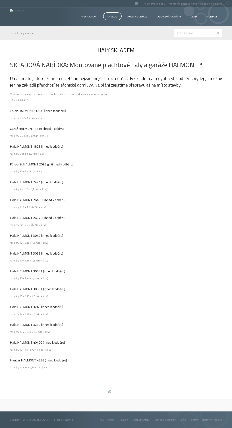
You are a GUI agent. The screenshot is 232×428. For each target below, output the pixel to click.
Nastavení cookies (212, 420)
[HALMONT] (31, 11)
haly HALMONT (89, 16)
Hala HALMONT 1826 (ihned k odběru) (36, 146)
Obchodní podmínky (165, 420)
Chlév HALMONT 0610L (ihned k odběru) (38, 110)
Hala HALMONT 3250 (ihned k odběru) (36, 324)
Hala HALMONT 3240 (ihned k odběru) (36, 306)
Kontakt (212, 16)
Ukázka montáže (137, 16)
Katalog (112, 16)
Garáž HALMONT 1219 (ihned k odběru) (37, 128)
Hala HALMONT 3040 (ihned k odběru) (36, 235)
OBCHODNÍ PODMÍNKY (169, 16)
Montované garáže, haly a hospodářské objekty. (195, 3)
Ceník (194, 16)
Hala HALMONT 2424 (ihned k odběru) (36, 182)
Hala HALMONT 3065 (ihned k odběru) (36, 253)
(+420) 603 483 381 (154, 3)
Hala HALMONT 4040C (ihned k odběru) (37, 342)
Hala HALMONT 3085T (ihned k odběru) (37, 289)
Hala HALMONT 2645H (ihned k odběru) (37, 199)
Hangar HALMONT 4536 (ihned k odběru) (38, 360)
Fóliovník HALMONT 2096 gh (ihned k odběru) (41, 164)
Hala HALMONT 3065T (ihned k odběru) (37, 271)
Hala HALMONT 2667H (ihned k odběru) (37, 217)
